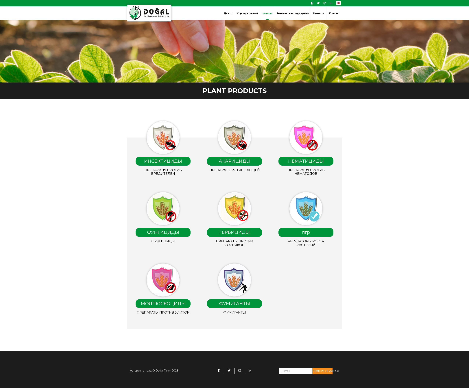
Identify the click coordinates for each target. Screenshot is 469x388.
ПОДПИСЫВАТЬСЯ (322, 371)
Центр (228, 13)
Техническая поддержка (293, 13)
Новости (318, 13)
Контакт (334, 13)
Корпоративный (247, 13)
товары (267, 13)
